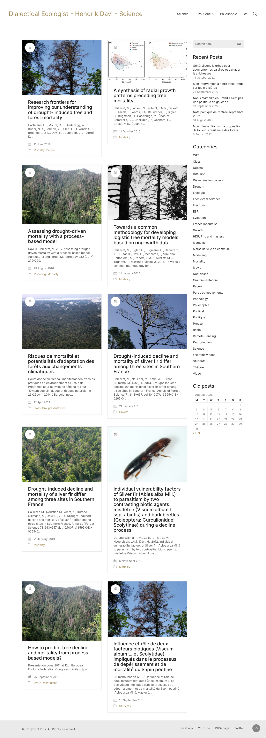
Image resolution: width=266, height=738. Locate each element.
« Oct (196, 433)
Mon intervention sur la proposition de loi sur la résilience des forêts (217, 128)
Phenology (200, 299)
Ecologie (199, 193)
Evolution (199, 218)
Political (198, 311)
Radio (197, 330)
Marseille (199, 243)
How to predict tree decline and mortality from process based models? (58, 653)
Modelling (40, 274)
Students (125, 706)
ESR (196, 211)
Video (197, 373)
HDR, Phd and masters (208, 236)
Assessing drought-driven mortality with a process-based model (57, 236)
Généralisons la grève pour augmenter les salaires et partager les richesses (216, 69)
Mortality (39, 150)
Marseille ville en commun (211, 249)
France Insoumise (205, 224)
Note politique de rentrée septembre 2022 (218, 114)
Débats (198, 168)
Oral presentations (53, 408)
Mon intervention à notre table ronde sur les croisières (218, 85)
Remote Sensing (204, 336)
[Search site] (255, 14)
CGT (196, 155)
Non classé (200, 274)
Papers (50, 150)
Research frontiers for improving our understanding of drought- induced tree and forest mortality (60, 110)
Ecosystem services (206, 199)
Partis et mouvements (208, 292)
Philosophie (201, 305)
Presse (198, 323)
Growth (123, 412)
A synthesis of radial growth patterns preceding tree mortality (145, 95)
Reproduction (202, 342)
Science (198, 348)
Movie (197, 267)
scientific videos (204, 355)
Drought (198, 186)
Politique (199, 317)
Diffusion (199, 174)
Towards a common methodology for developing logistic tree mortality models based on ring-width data (146, 235)
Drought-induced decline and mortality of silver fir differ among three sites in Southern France (147, 364)
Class (37, 408)
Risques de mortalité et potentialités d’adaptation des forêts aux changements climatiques (61, 364)
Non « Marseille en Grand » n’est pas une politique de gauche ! (218, 100)
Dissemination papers (208, 180)
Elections (199, 205)
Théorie (198, 367)
